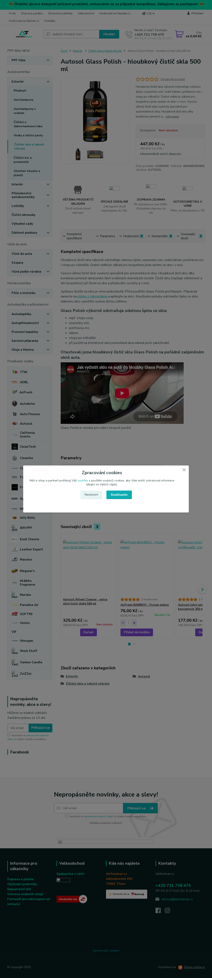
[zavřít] (184, 469)
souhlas (83, 480)
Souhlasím (119, 494)
